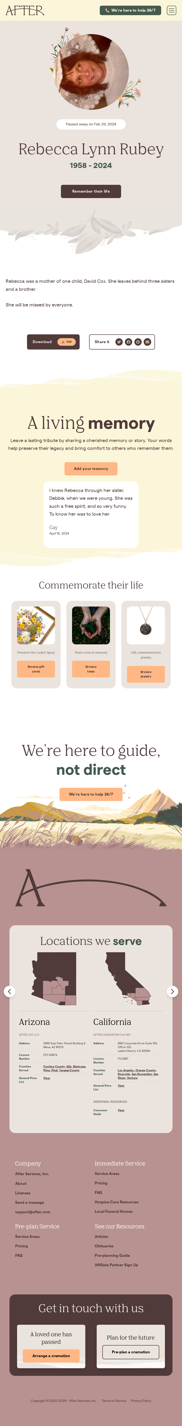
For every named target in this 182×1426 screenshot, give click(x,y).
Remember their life (91, 191)
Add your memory (91, 469)
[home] (25, 10)
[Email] (147, 342)
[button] (130, 10)
